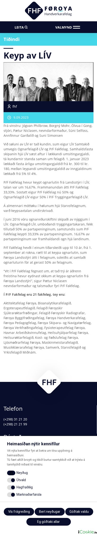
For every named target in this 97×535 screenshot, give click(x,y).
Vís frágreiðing (19, 511)
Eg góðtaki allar (48, 522)
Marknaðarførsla (28, 494)
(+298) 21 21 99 (15, 424)
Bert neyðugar (49, 511)
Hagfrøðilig (24, 487)
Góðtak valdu (79, 511)
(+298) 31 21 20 (15, 419)
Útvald (21, 480)
